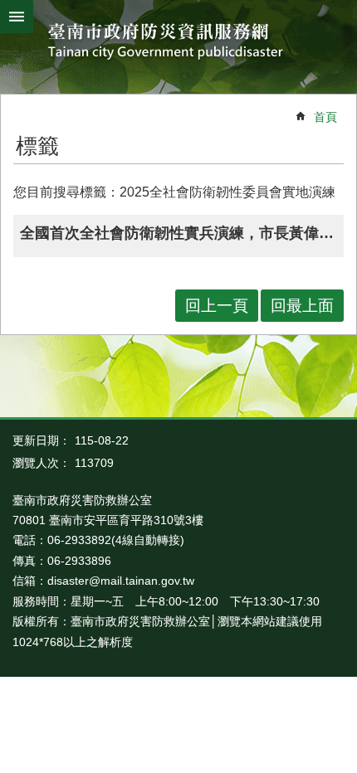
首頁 (325, 117)
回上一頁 (216, 305)
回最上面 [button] (302, 305)
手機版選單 (16, 16)
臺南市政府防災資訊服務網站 (179, 42)
